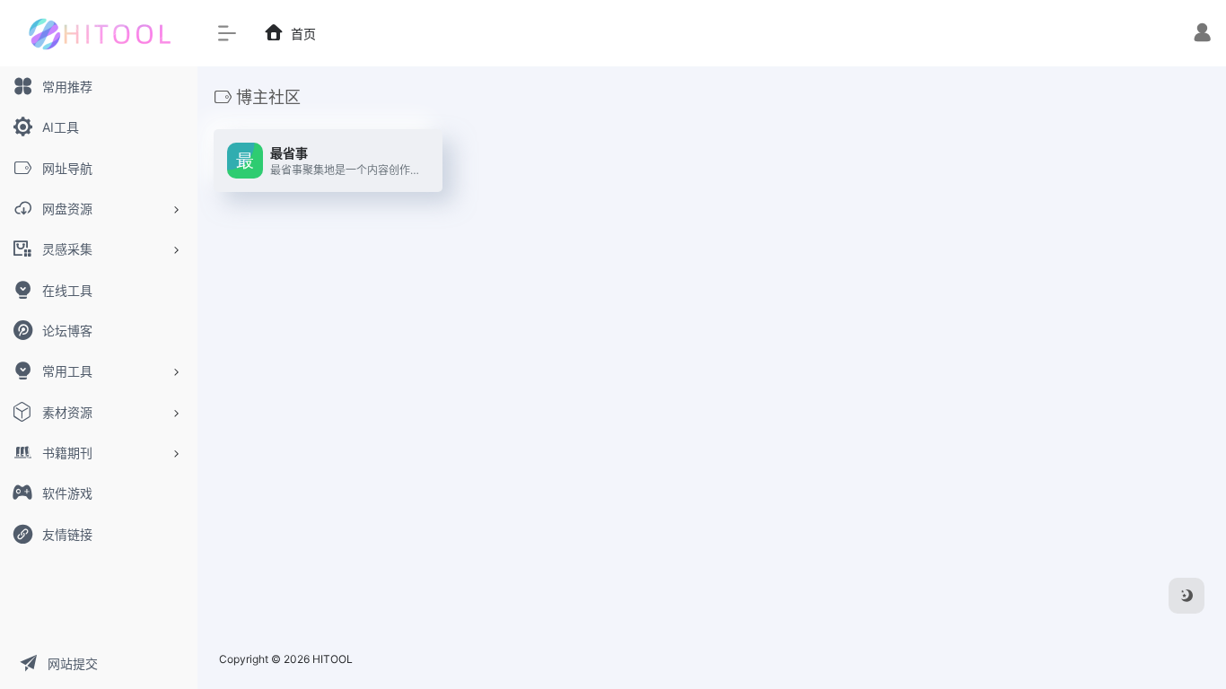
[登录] (1202, 34)
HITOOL (332, 659)
